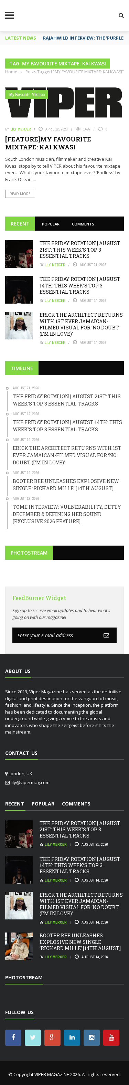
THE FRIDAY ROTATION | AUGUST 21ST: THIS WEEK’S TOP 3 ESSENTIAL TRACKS (80, 249)
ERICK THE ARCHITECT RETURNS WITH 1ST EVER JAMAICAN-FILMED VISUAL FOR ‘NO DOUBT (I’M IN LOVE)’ (81, 324)
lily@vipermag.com (30, 782)
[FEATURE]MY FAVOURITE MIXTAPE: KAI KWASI (48, 143)
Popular (51, 224)
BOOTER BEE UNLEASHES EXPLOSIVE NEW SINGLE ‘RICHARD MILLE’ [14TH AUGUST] (80, 941)
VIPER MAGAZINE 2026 (57, 1074)
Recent (20, 223)
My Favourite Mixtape (27, 94)
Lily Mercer (20, 129)
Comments (83, 224)
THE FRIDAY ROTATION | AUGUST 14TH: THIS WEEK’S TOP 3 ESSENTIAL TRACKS (80, 285)
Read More (20, 193)
